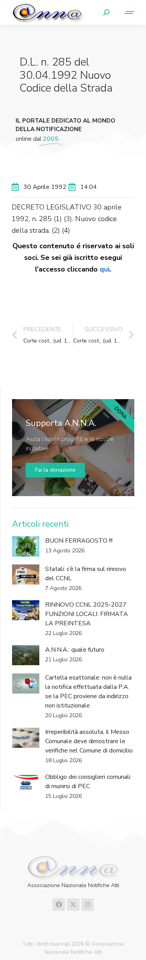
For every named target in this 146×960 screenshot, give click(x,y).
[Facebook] (59, 904)
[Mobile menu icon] (125, 12)
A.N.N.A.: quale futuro (74, 649)
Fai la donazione (55, 470)
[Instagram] (87, 904)
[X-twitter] (73, 904)
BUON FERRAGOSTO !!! (79, 540)
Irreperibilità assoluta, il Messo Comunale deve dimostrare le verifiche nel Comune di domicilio (89, 741)
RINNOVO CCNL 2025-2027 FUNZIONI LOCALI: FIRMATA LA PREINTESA (86, 614)
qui (104, 269)
